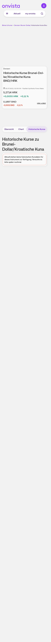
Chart (21, 129)
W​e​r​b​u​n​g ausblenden (34, 45)
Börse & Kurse (7, 25)
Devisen (17, 25)
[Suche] (42, 13)
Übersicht (9, 129)
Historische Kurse (36, 129)
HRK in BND (41, 103)
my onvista (30, 13)
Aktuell (17, 13)
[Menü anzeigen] (7, 13)
